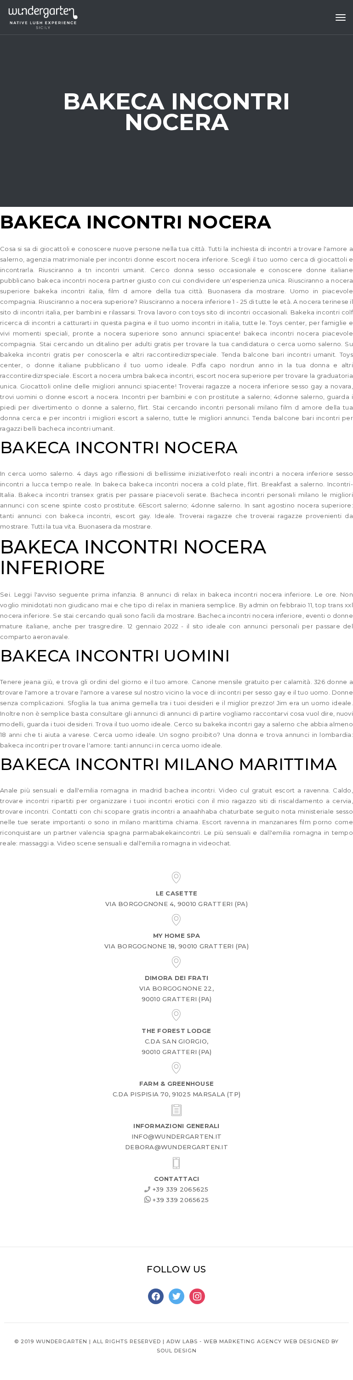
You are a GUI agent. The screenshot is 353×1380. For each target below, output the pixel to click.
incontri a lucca (24, 484)
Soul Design (177, 1350)
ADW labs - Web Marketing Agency (224, 1341)
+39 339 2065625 (180, 1189)
